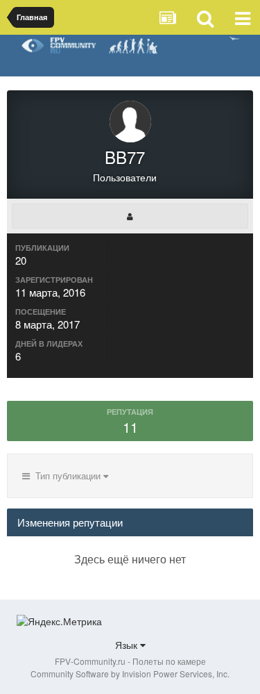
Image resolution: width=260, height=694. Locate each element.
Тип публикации (66, 475)
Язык (127, 645)
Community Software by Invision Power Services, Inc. (130, 673)
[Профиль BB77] (130, 216)
